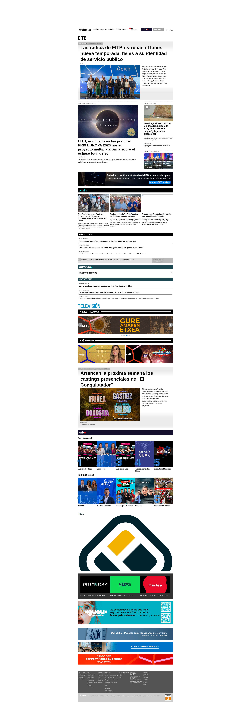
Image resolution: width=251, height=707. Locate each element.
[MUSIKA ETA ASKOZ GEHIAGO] (155, 584)
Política (99, 677)
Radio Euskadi (91, 675)
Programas (90, 683)
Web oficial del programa (88, 424)
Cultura (99, 679)
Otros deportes (108, 690)
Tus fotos (159, 259)
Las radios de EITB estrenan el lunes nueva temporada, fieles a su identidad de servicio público (123, 53)
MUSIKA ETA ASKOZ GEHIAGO (154, 596)
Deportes (103, 29)
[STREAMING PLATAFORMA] (95, 584)
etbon (89, 340)
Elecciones (133, 677)
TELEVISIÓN (89, 306)
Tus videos (159, 261)
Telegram (145, 679)
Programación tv (83, 674)
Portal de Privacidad (104, 696)
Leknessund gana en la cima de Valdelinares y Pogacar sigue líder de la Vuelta (109, 292)
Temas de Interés (135, 680)
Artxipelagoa (90, 687)
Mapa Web (157, 696)
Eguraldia (100, 682)
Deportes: (108, 672)
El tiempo (133, 673)
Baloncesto (107, 688)
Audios (120, 677)
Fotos (120, 675)
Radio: (89, 672)
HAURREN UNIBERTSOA (121, 596)
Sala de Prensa (135, 682)
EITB (82, 38)
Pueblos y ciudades (136, 681)
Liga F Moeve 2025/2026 (110, 677)
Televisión (111, 29)
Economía (100, 675)
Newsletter (146, 672)
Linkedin (145, 681)
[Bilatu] (167, 30)
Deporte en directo (109, 691)
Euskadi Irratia (91, 674)
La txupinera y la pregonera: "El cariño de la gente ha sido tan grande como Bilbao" (111, 248)
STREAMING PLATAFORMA (92, 596)
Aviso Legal (113, 696)
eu (170, 30)
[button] (121, 335)
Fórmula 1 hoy (108, 680)
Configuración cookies (133, 696)
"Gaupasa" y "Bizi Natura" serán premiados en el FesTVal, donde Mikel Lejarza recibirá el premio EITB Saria (158, 165)
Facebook (145, 674)
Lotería (132, 678)
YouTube (145, 682)
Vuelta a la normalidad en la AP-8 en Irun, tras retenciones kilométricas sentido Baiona (112, 254)
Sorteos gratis (135, 676)
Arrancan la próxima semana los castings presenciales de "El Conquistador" (116, 379)
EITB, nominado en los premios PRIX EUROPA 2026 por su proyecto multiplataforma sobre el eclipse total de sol (106, 147)
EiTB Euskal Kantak (92, 682)
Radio (119, 29)
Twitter (145, 675)
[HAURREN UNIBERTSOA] (125, 584)
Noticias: (101, 672)
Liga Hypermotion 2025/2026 (111, 679)
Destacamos (91, 311)
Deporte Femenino (109, 683)
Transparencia (144, 696)
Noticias (96, 29)
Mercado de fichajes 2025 (111, 682)
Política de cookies (122, 696)
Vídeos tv (81, 677)
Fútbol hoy (107, 674)
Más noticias (85, 234)
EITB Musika (91, 680)
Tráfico (132, 674)
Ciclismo (107, 687)
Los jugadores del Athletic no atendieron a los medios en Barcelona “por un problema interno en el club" (119, 299)
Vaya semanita (82, 679)
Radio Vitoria (91, 677)
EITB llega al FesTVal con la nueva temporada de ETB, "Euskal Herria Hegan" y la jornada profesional (157, 128)
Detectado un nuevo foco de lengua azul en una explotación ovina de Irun (107, 241)
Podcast (89, 685)
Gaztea (89, 679)
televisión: (82, 672)
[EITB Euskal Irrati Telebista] (85, 29)
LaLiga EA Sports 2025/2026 (111, 675)
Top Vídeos (122, 674)
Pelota (106, 685)
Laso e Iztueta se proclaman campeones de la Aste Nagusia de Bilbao (106, 286)
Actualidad (100, 674)
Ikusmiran (100, 680)
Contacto (151, 696)
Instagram (145, 677)
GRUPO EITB (158, 29)
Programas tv (82, 675)
